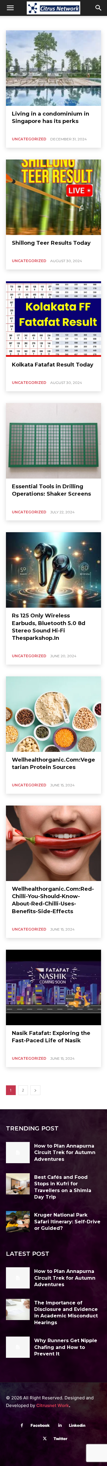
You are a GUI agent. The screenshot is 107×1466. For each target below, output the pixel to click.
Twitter (60, 1438)
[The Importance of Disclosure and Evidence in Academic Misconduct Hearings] (18, 1309)
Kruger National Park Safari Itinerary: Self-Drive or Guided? (67, 1221)
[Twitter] (45, 1439)
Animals (14, 22)
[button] (10, 8)
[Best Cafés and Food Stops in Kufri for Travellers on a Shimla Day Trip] (18, 1183)
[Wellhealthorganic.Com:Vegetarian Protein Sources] (53, 714)
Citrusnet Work (52, 1405)
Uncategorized (29, 139)
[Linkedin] (60, 1425)
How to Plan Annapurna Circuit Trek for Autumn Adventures (64, 1152)
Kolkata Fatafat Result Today (52, 364)
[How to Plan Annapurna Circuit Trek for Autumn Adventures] (18, 1152)
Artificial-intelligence (72, 22)
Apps (32, 22)
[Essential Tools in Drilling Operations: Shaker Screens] (53, 441)
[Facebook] (22, 1425)
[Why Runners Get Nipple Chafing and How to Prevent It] (18, 1347)
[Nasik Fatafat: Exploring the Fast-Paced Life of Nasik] (53, 987)
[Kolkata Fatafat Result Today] (53, 319)
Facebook (40, 1425)
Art (46, 22)
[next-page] (35, 1090)
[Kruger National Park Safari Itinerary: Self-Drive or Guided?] (18, 1221)
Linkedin (77, 1425)
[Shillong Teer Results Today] (53, 197)
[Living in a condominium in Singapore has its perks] (53, 68)
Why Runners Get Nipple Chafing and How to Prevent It (65, 1347)
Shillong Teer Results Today (51, 243)
